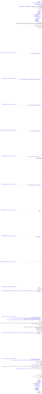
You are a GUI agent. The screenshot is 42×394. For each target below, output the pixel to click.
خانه (41, 22)
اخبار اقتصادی (37, 19)
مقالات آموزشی (36, 20)
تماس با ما (39, 1)
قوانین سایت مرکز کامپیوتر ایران (36, 2)
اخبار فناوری (37, 387)
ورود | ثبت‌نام (40, 9)
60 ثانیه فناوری (37, 21)
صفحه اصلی (38, 379)
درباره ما (39, 11)
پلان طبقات (37, 15)
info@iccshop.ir (40, 4)
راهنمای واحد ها (38, 14)
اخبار (39, 17)
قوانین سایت (38, 13)
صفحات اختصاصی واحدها (36, 16)
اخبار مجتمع (37, 386)
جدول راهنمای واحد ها (36, 383)
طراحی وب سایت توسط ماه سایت (20, 368)
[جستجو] (41, 378)
